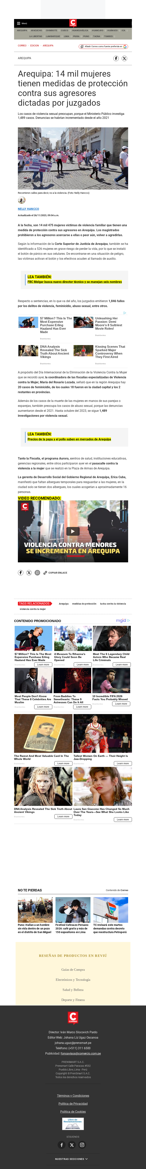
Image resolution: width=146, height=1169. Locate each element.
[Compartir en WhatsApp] (37, 572)
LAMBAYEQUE (53, 36)
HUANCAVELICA (80, 30)
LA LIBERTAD (35, 36)
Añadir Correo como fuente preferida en (103, 46)
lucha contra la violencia (113, 603)
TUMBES (108, 36)
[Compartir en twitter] (124, 58)
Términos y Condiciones (73, 1096)
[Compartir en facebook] (116, 58)
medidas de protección (84, 603)
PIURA (76, 36)
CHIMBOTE (51, 30)
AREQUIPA (22, 30)
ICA (123, 30)
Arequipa (24, 58)
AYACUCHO (36, 30)
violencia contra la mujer (33, 609)
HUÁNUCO (112, 30)
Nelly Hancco (28, 209)
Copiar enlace (57, 572)
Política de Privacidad (73, 1104)
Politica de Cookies (73, 1111)
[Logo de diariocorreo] (73, 23)
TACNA (96, 36)
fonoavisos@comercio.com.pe (81, 1053)
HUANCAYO (97, 30)
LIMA (66, 36)
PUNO (86, 36)
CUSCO (64, 30)
